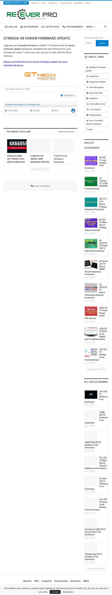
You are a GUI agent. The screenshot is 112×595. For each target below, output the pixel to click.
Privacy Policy (66, 3)
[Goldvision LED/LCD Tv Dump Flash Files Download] (91, 523)
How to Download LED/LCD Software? (94, 122)
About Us (35, 3)
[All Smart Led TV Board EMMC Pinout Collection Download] (91, 264)
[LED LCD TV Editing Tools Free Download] (91, 352)
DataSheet (93, 98)
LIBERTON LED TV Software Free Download (93, 445)
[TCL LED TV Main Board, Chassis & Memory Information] (91, 461)
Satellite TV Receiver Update (96, 69)
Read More (68, 592)
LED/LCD (12, 26)
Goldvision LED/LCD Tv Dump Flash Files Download (95, 532)
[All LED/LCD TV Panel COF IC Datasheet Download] (91, 243)
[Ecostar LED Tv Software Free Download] (91, 481)
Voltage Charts (95, 115)
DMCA (87, 3)
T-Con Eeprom (95, 110)
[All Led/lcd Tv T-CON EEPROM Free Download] (91, 181)
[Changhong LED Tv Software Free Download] (91, 548)
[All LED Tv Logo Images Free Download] (91, 161)
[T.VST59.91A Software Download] (64, 146)
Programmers (74, 26)
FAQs (43, 3)
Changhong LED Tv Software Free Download (93, 556)
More (89, 26)
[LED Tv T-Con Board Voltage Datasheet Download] (91, 202)
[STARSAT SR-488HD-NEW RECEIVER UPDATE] (40, 146)
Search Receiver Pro (93, 37)
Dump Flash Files (96, 93)
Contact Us (52, 3)
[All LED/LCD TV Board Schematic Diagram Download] (91, 288)
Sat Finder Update (96, 87)
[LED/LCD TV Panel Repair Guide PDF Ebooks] (91, 311)
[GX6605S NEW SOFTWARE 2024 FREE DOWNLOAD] (17, 146)
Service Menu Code (97, 104)
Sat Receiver (31, 26)
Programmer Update (97, 82)
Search (102, 43)
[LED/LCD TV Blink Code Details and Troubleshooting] (91, 332)
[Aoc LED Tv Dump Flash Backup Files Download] (91, 502)
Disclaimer (78, 3)
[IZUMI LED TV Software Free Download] (91, 415)
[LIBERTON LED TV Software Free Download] (91, 436)
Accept (55, 591)
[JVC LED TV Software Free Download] (91, 394)
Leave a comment (41, 186)
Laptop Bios (52, 26)
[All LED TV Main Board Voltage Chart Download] (91, 223)
